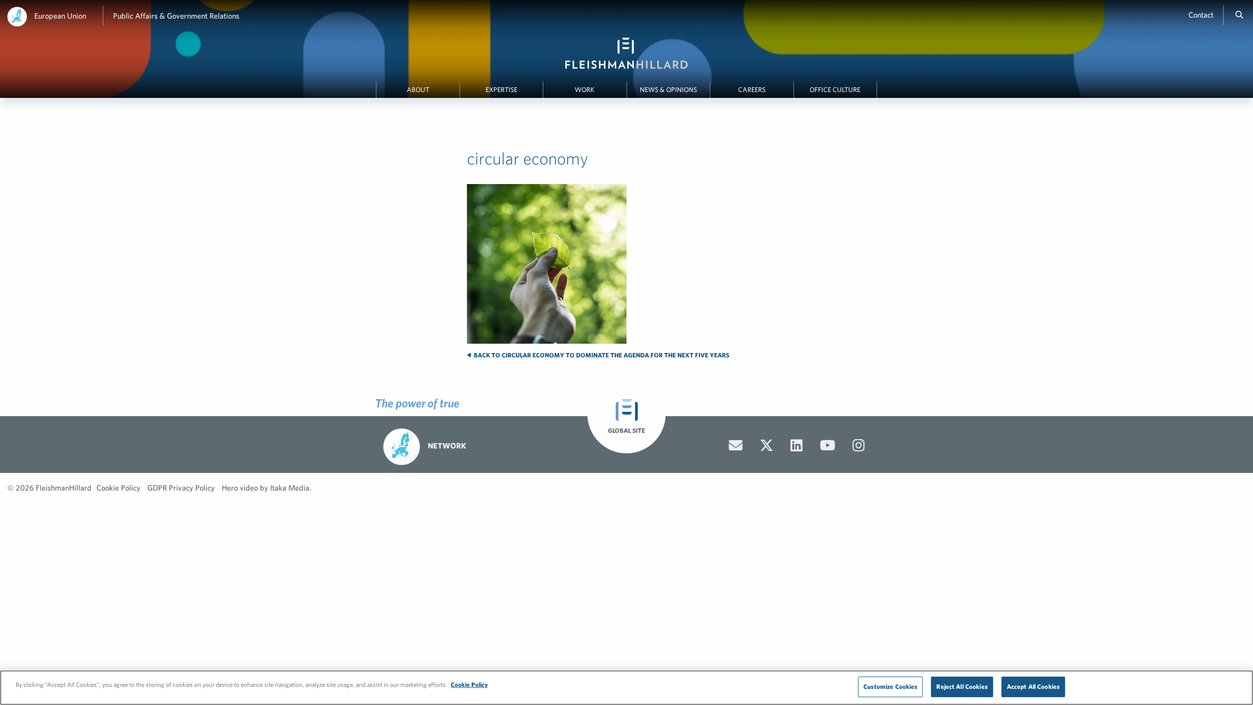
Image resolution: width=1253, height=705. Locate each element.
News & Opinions (668, 89)
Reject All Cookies (961, 686)
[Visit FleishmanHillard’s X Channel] (766, 445)
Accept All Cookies (1033, 686)
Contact (1200, 14)
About (418, 89)
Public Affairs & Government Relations (176, 15)
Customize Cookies (890, 686)
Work (585, 89)
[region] (626, 687)
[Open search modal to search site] (1239, 14)
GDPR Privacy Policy (181, 488)
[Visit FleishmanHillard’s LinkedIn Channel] (797, 445)
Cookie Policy (118, 488)
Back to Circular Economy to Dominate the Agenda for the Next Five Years (600, 355)
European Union (60, 15)
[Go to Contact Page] (735, 445)
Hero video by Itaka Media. (266, 488)
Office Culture (835, 89)
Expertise (501, 89)
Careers (752, 89)
